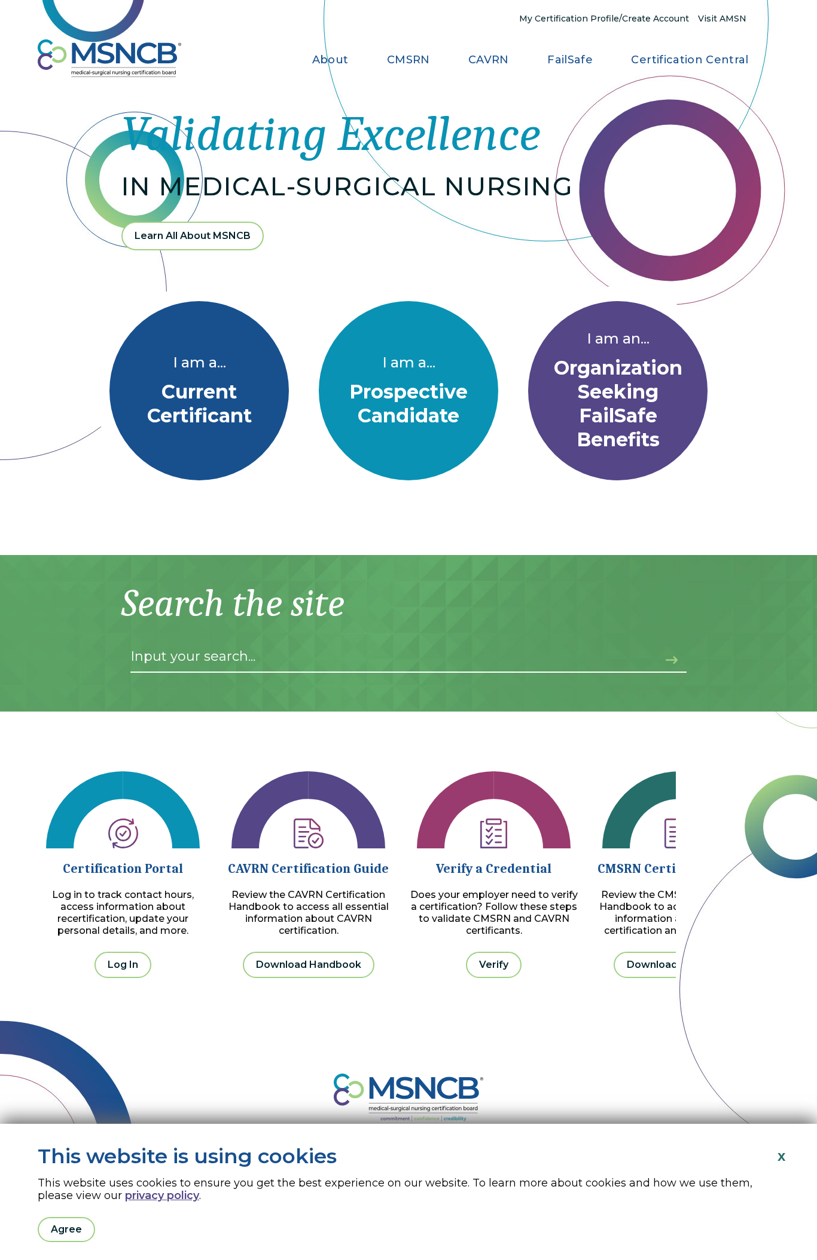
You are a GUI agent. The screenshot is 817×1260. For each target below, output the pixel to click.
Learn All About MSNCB (193, 235)
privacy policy (162, 1195)
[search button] (664, 654)
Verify (493, 964)
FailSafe (570, 59)
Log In (123, 964)
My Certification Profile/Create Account (604, 18)
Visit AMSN (722, 18)
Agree (66, 1229)
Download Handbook (308, 964)
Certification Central (689, 59)
